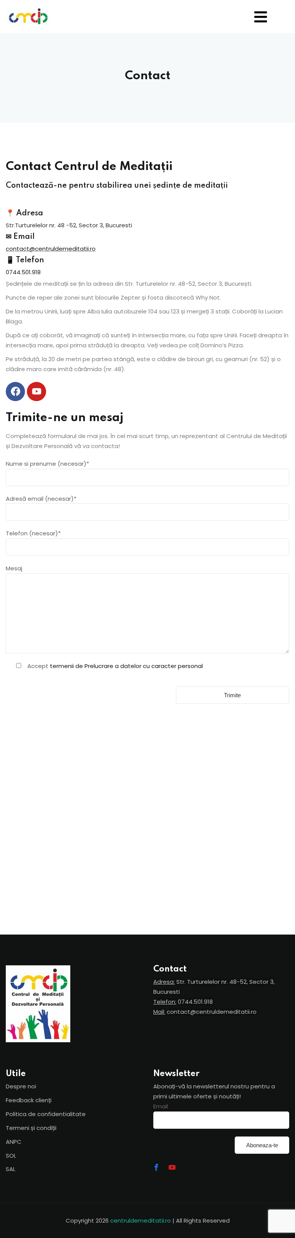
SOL (11, 1155)
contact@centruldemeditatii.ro (51, 249)
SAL (10, 1169)
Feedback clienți (28, 1100)
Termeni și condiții (31, 1128)
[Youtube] (36, 391)
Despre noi (21, 1086)
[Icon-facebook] (156, 1167)
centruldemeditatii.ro (140, 1220)
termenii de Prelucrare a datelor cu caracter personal (126, 666)
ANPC (14, 1142)
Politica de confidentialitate (46, 1114)
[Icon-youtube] (172, 1167)
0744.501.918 (23, 272)
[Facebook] (15, 391)
